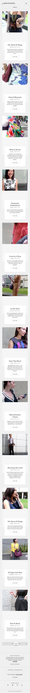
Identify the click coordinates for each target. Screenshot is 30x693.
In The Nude (15, 309)
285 (12, 643)
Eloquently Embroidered (15, 204)
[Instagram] (13, 685)
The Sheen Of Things (14, 521)
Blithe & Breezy (15, 150)
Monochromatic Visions (15, 416)
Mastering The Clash (14, 468)
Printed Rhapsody (15, 97)
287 (20, 643)
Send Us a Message (14, 664)
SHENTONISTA (9, 3)
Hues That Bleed (15, 361)
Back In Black (15, 623)
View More (15, 56)
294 (26, 643)
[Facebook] (8, 685)
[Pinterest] (17, 685)
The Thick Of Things (15, 45)
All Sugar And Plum (15, 572)
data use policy (19, 674)
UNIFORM (15, 661)
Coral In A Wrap (15, 256)
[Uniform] (22, 685)
